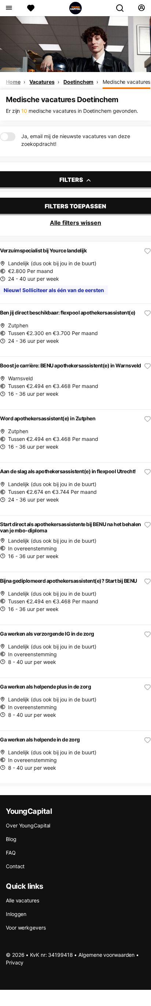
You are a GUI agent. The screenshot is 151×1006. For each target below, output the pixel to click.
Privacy (14, 962)
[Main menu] (9, 8)
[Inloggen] (141, 8)
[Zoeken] (123, 8)
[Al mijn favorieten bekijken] (31, 8)
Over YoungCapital (28, 825)
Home (13, 82)
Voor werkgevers (26, 927)
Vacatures (41, 82)
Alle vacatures (22, 900)
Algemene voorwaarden (106, 955)
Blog (11, 839)
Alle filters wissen (75, 222)
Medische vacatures (126, 82)
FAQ (11, 852)
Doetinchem (78, 82)
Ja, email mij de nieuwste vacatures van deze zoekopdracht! (75, 140)
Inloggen (16, 914)
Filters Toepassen (75, 206)
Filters (71, 179)
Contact (15, 866)
